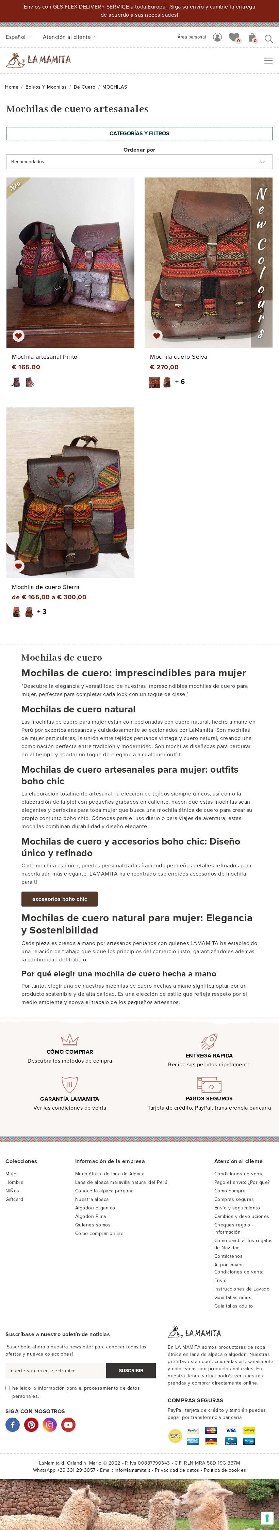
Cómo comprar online (99, 1233)
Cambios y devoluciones (241, 1216)
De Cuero (85, 87)
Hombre (14, 1182)
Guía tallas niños (233, 1297)
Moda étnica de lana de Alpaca (110, 1174)
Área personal (192, 37)
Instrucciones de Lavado (242, 1289)
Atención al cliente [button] (68, 37)
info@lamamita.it (132, 1470)
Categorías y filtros (139, 133)
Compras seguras (234, 1199)
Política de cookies (225, 1470)
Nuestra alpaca (92, 1199)
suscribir (131, 1371)
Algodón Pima (90, 1216)
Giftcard (14, 1199)
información (52, 1388)
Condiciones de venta (239, 1174)
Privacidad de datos (177, 1470)
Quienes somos (93, 1225)
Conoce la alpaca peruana (104, 1191)
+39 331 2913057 (76, 1470)
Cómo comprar (230, 1191)
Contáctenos (228, 1256)
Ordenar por (139, 149)
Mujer (11, 1174)
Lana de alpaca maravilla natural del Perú (121, 1182)
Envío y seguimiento (237, 1208)
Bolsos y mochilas (46, 87)
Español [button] (16, 37)
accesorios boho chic (59, 899)
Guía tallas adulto (233, 1306)
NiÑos (12, 1191)
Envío (220, 1280)
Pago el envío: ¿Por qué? (242, 1182)
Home (11, 87)
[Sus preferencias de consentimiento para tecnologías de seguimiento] (267, 1518)
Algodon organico (95, 1208)
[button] (234, 36)
